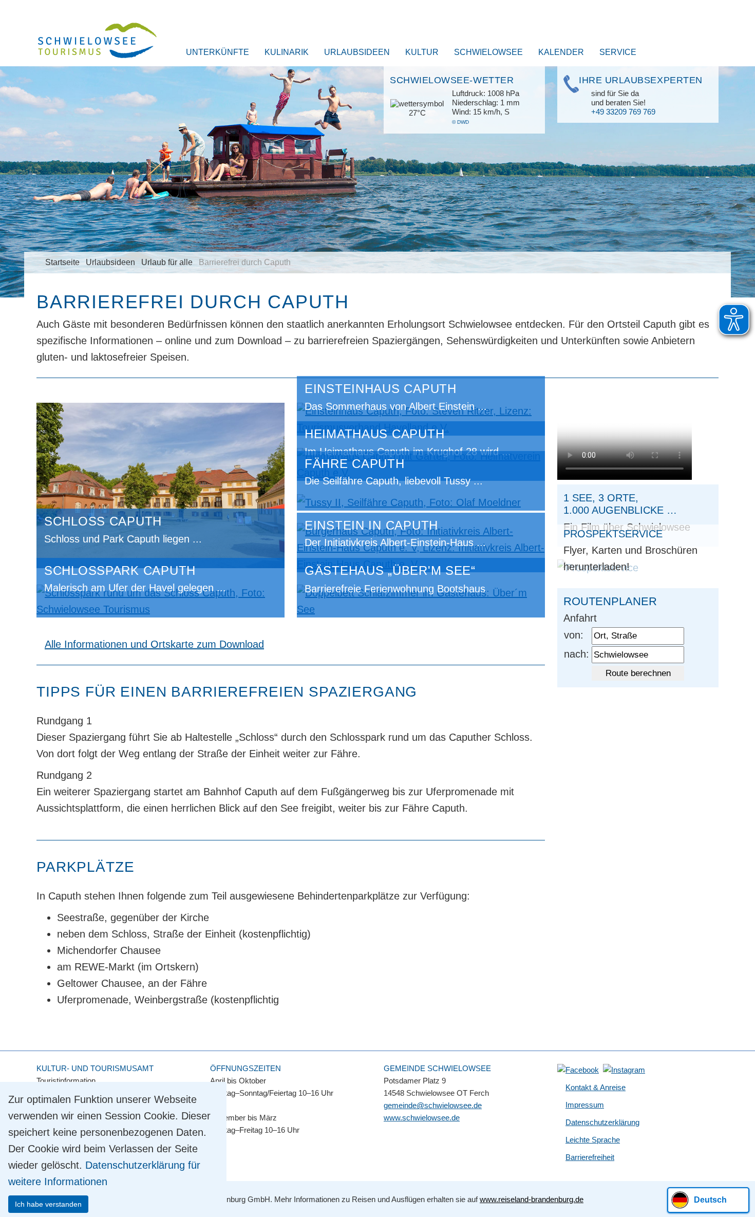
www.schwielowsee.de (422, 1117)
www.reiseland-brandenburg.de (531, 1199)
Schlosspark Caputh (120, 570)
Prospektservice (613, 533)
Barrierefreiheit (589, 1157)
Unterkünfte (217, 52)
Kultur (422, 52)
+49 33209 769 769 (623, 111)
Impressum (584, 1104)
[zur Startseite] (91, 41)
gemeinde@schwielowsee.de (433, 1105)
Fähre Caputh (355, 464)
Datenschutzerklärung (602, 1122)
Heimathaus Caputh (374, 434)
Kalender (561, 52)
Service (617, 52)
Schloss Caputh (103, 521)
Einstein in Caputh (371, 525)
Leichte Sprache (592, 1139)
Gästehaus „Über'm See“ (390, 570)
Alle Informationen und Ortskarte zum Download (154, 644)
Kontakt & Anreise (595, 1087)
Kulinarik (287, 52)
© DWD (460, 122)
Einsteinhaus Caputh (381, 389)
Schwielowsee (488, 52)
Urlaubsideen (357, 52)
